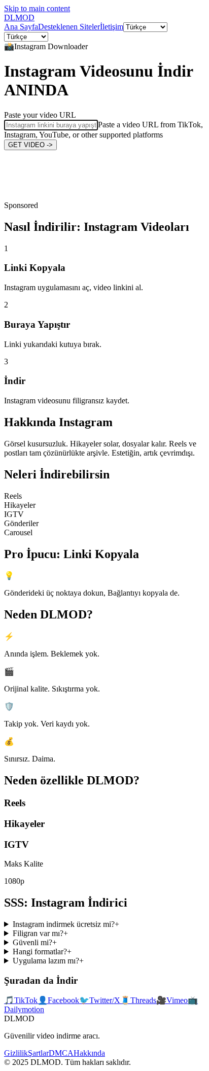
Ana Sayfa (21, 26)
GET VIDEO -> (30, 145)
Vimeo (172, 1000)
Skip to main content (37, 8)
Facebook (58, 1000)
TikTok (21, 1000)
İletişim (111, 26)
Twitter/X (99, 1000)
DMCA (61, 1053)
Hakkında (89, 1053)
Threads (138, 1000)
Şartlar (38, 1053)
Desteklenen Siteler (69, 26)
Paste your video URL (40, 115)
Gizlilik (16, 1053)
